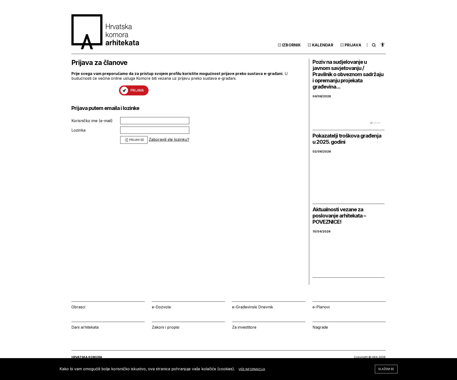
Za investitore (244, 327)
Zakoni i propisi (165, 327)
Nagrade (320, 327)
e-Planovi (321, 307)
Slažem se (386, 369)
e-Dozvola (161, 307)
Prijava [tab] (353, 45)
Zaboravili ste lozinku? (169, 139)
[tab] (373, 45)
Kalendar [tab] (322, 45)
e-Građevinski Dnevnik (252, 307)
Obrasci (78, 307)
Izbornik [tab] (291, 45)
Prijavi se (136, 140)
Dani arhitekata (85, 327)
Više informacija (251, 369)
